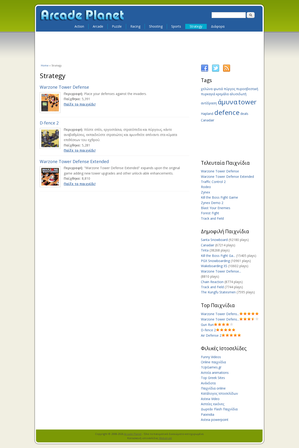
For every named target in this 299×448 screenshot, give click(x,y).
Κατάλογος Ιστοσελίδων (219, 393)
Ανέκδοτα (208, 383)
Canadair (207, 120)
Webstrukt (165, 438)
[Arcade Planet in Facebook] (204, 71)
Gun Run (207, 324)
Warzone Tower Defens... (220, 314)
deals (244, 113)
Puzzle (117, 26)
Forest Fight (210, 213)
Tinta (205, 250)
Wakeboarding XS (214, 266)
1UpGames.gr (211, 367)
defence (226, 112)
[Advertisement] (149, 47)
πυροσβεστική (247, 89)
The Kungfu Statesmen (218, 292)
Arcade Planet (133, 434)
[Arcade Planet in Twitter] (215, 71)
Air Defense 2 (211, 335)
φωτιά (218, 89)
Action (79, 26)
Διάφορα (217, 26)
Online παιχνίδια (213, 362)
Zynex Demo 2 (212, 202)
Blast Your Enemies (215, 208)
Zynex (205, 192)
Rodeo (206, 187)
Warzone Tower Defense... (221, 271)
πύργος (229, 89)
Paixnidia (207, 414)
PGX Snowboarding (215, 261)
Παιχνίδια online (213, 388)
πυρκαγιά (208, 94)
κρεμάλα (222, 94)
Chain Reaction (212, 282)
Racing (135, 26)
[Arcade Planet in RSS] (226, 71)
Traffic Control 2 (213, 181)
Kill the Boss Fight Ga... (218, 255)
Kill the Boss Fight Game (219, 197)
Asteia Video (210, 399)
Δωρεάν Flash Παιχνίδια (219, 409)
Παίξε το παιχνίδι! (80, 104)
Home (45, 65)
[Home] (82, 15)
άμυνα (227, 101)
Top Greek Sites (213, 377)
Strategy (196, 26)
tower (247, 101)
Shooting (156, 26)
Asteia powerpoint (214, 419)
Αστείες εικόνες (212, 404)
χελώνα (207, 89)
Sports (176, 26)
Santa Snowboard (214, 239)
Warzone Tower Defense (64, 87)
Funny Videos (211, 357)
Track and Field (212, 218)
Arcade (98, 26)
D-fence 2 (49, 123)
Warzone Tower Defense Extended (74, 161)
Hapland (207, 113)
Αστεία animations (215, 372)
